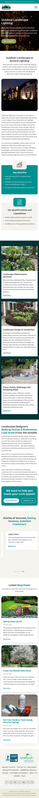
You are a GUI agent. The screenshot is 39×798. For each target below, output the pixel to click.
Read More (7, 295)
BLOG (23, 776)
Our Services (11, 500)
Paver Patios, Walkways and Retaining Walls (17, 388)
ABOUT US (33, 773)
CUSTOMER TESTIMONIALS (19, 773)
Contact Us (28, 500)
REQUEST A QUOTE (8, 767)
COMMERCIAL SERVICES (28, 770)
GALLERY (5, 773)
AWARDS (17, 776)
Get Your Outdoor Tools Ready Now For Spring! (18, 721)
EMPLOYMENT (32, 767)
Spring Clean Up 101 (12, 621)
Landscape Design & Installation (19, 330)
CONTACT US (21, 767)
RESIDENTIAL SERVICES (11, 770)
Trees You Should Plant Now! (17, 671)
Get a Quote (9, 41)
